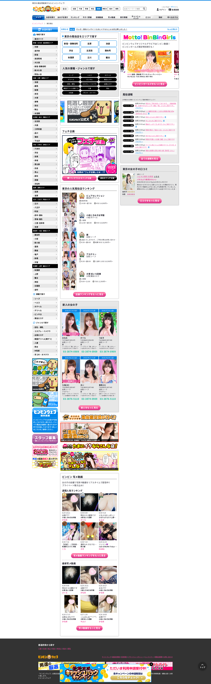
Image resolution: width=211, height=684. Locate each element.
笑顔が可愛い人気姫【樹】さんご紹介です (160, 139)
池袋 (108, 43)
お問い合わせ (168, 657)
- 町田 (35, 211)
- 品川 (35, 133)
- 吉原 (35, 191)
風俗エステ (108, 80)
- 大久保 (36, 62)
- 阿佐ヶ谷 (37, 74)
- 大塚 (35, 97)
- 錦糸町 (36, 235)
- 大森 (35, 125)
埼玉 (92, 9)
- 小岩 (35, 238)
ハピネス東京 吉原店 (145, 176)
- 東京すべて (38, 39)
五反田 (89, 50)
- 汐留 (35, 262)
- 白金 (35, 168)
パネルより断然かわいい (147, 179)
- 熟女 (35, 346)
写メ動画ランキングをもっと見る (90, 555)
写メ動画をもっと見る (89, 628)
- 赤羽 (35, 94)
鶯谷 (108, 57)
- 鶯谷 (35, 278)
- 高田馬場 (37, 58)
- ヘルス (36, 302)
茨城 (86, 9)
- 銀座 (35, 250)
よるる (156, 176)
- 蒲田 (35, 137)
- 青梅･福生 (38, 219)
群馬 (117, 9)
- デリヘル (37, 310)
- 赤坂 (35, 160)
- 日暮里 (36, 286)
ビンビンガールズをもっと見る (150, 83)
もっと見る (171, 29)
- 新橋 (35, 258)
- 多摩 (35, 227)
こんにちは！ (168, 7)
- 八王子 (36, 207)
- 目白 (35, 105)
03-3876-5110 (71, 398)
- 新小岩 (36, 242)
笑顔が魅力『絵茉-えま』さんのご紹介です (160, 130)
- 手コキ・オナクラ (41, 354)
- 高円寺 (36, 50)
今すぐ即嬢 (87, 17)
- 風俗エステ (38, 318)
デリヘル (71, 80)
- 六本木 (36, 148)
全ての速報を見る (149, 158)
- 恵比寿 (36, 164)
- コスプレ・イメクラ (42, 331)
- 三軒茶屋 (37, 129)
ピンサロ (89, 80)
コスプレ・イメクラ (89, 84)
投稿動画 (99, 17)
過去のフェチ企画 (107, 178)
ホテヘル (108, 75)
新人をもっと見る (89, 407)
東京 (98, 9)
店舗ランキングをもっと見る (89, 294)
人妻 (89, 88)
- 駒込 (35, 109)
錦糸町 (108, 50)
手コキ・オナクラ (89, 93)
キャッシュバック (136, 17)
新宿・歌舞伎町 (71, 43)
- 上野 (35, 274)
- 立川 (35, 203)
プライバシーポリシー (135, 657)
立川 (89, 57)
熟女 (107, 88)
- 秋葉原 (36, 270)
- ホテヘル (37, 306)
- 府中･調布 (38, 215)
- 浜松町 (36, 183)
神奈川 (105, 9)
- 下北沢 (36, 140)
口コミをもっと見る (149, 200)
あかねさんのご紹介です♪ (155, 136)
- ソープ (36, 298)
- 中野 (35, 47)
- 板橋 (35, 90)
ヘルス (89, 75)
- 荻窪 (35, 54)
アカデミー (139, 108)
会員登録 (175, 9)
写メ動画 (111, 17)
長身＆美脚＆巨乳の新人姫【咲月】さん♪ (160, 150)
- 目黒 (35, 156)
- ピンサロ (37, 314)
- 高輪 (35, 180)
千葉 (80, 9)
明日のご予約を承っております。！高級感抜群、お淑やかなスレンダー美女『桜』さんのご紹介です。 (155, 104)
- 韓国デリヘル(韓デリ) (42, 339)
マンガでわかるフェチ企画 (80, 178)
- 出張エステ (38, 335)
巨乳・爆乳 (71, 84)
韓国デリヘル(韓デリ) (71, 88)
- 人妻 (35, 343)
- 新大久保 (37, 70)
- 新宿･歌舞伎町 (39, 66)
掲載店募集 (159, 657)
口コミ (148, 17)
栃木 (110, 9)
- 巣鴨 (35, 101)
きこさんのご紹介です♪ (154, 121)
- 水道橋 (36, 113)
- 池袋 (35, 82)
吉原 (89, 43)
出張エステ (108, 84)
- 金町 (35, 289)
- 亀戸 (35, 254)
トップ (38, 17)
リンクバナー (149, 657)
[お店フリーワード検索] (144, 9)
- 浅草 (35, 195)
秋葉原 (71, 57)
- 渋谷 (35, 152)
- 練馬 (35, 86)
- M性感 (36, 350)
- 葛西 (35, 246)
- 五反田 (36, 121)
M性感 (71, 93)
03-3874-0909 (71, 351)
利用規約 (124, 657)
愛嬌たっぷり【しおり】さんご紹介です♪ (160, 124)
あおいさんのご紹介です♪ (155, 117)
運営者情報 (116, 657)
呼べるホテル (172, 17)
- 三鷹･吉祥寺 (38, 223)
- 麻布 (35, 176)
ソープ (71, 75)
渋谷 (71, 50)
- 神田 (35, 282)
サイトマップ (106, 657)
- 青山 (35, 172)
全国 (74, 9)
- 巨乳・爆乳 (38, 327)
